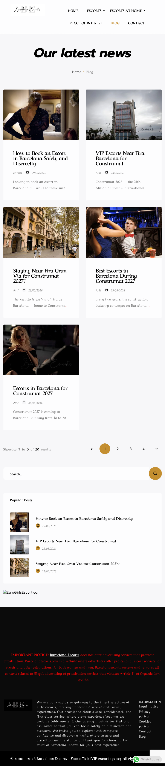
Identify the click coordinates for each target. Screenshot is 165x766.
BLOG (115, 22)
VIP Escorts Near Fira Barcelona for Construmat (76, 540)
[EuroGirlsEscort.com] (82, 592)
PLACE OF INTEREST (86, 22)
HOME (73, 10)
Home (76, 71)
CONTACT (136, 22)
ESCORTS (94, 10)
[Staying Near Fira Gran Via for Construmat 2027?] (19, 567)
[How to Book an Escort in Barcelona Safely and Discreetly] (19, 522)
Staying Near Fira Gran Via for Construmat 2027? (78, 563)
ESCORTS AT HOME (126, 10)
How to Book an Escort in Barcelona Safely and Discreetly (84, 518)
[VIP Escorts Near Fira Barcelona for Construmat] (19, 544)
